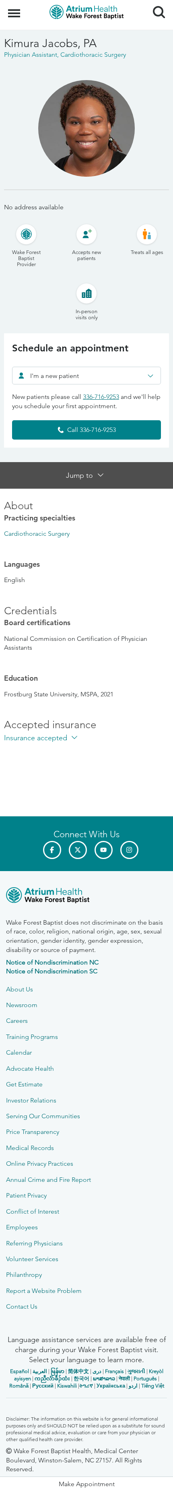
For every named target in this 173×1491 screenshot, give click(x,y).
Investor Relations (31, 1100)
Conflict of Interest (32, 1211)
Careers (17, 1020)
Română (19, 1386)
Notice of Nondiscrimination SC (51, 971)
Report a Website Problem (44, 1291)
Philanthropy (24, 1274)
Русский (43, 1386)
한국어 (81, 1378)
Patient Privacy (26, 1195)
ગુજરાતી (136, 1371)
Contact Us (21, 1306)
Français (114, 1371)
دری (97, 1371)
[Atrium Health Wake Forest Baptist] (86, 896)
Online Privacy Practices (39, 1163)
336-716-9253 (101, 397)
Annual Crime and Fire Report (48, 1179)
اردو (133, 1386)
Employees (22, 1227)
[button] (86, 1484)
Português (145, 1378)
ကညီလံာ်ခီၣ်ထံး (52, 1378)
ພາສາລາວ (104, 1378)
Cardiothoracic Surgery (37, 533)
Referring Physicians (34, 1243)
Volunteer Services (32, 1259)
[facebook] (52, 850)
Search (156, 4)
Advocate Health (30, 1068)
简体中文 (78, 1371)
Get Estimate (24, 1084)
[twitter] (78, 850)
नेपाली (124, 1378)
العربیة (40, 1371)
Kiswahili (67, 1386)
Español (19, 1371)
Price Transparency (32, 1132)
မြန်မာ (57, 1371)
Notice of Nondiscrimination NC (52, 962)
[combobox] (86, 375)
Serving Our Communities (43, 1116)
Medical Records (30, 1148)
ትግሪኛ (86, 1386)
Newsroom (21, 1005)
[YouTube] (104, 850)
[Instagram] (129, 850)
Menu (15, 8)
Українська (111, 1386)
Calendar (19, 1052)
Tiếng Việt (152, 1386)
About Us (19, 989)
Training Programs (32, 1037)
